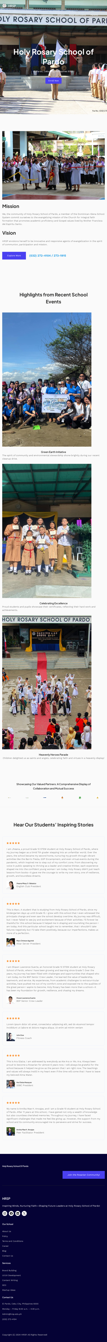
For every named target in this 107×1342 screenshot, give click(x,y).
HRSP (12, 6)
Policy (5, 1236)
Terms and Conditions (12, 1241)
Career (5, 1246)
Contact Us (7, 1256)
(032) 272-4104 (9, 1319)
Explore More (14, 255)
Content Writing (10, 1280)
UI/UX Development (11, 1275)
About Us (6, 1231)
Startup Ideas (8, 1290)
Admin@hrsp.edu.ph (12, 1314)
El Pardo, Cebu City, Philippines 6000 (20, 1304)
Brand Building (9, 1270)
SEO (4, 1285)
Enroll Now (53, 81)
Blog (4, 1251)
